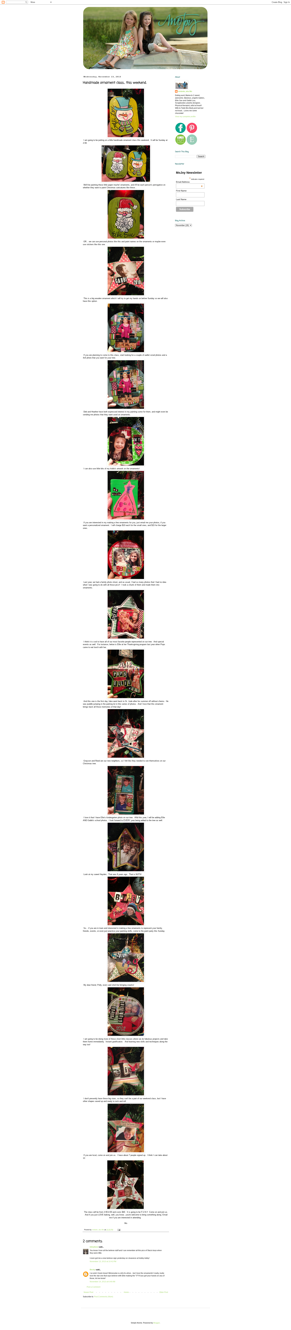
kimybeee (94, 1247)
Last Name (181, 199)
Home (126, 1292)
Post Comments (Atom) (103, 1297)
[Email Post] (119, 1230)
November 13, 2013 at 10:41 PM (103, 1261)
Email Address (189, 182)
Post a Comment (93, 1287)
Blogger (156, 1323)
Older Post (163, 1292)
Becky (92, 1270)
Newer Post (88, 1292)
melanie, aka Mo (185, 91)
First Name (181, 190)
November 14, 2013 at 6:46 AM (102, 1282)
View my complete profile (185, 116)
